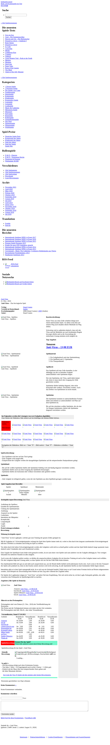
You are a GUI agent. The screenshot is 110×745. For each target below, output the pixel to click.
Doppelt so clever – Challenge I (16, 41)
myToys (4, 634)
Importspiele (9, 94)
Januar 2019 (9, 205)
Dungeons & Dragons (12, 159)
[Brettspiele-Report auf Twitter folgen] (18, 284)
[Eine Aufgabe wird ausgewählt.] (27, 427)
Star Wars (8, 121)
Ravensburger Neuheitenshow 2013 (17, 253)
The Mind (8, 70)
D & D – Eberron (11, 155)
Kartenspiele (9, 96)
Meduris (8, 60)
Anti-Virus (4, 299)
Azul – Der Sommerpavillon (14, 37)
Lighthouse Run (10, 52)
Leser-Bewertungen (12, 178)
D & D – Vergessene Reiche (14, 157)
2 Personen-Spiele (11, 88)
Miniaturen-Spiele (11, 110)
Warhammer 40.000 (12, 161)
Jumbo (25, 309)
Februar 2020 (9, 193)
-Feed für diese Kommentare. (12, 718)
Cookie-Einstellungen (55, 737)
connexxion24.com (7, 626)
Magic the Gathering (12, 108)
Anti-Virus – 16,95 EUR (30, 591)
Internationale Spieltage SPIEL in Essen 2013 (20, 249)
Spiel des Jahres (10, 142)
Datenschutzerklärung (37, 737)
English (7, 223)
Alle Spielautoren (11, 170)
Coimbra (8, 54)
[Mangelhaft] (30, 652)
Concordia (8, 49)
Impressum (23, 737)
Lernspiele (8, 104)
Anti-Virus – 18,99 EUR (34, 593)
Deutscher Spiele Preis (12, 136)
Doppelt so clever (11, 45)
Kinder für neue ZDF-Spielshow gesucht (19, 245)
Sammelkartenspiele (12, 119)
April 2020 (9, 189)
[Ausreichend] (40, 652)
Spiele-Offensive (6, 636)
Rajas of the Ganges (12, 68)
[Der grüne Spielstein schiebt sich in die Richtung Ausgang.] (16, 441)
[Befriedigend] (50, 652)
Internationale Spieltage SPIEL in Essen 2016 (20, 239)
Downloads (9, 176)
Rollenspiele (9, 117)
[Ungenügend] (20, 652)
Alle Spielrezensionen (12, 172)
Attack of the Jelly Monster (14, 72)
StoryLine (8, 64)
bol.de (3, 622)
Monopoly (8, 112)
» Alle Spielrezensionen (9, 23)
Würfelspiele (9, 127)
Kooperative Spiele (11, 100)
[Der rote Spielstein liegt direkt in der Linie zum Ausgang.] (69, 427)
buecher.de (4, 624)
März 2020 (9, 191)
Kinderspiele (9, 98)
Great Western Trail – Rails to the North (18, 58)
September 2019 (10, 197)
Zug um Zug (9, 35)
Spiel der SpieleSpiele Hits (10, 145)
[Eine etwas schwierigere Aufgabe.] (16, 435)
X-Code (8, 47)
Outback (8, 56)
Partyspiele (9, 114)
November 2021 (10, 187)
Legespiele (8, 102)
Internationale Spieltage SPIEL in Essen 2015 (20, 241)
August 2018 (9, 212)
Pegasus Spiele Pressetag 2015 (15, 243)
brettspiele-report (11, 3)
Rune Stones (9, 43)
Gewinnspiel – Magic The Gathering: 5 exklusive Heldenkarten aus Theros (30, 251)
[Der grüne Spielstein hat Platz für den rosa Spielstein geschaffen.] (69, 435)
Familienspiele (10, 92)
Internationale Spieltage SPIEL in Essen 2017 (20, 237)
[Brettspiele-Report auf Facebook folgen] (19, 282)
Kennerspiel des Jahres (13, 138)
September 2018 (10, 210)
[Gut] (17, 654)
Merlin (7, 50)
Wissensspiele (10, 125)
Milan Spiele (5, 632)
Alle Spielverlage (11, 174)
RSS (4, 6)
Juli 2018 (8, 214)
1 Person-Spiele (10, 86)
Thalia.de (4, 638)
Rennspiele (9, 116)
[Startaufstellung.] (27, 435)
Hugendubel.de (6, 628)
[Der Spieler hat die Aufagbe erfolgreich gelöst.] (6, 435)
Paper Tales (9, 66)
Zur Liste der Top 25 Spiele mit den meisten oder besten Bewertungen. (27, 675)
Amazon (4, 621)
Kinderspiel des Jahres (12, 140)
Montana (8, 62)
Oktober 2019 (10, 195)
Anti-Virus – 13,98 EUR (59, 347)
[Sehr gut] (23, 654)
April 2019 (9, 203)
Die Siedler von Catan (12, 90)
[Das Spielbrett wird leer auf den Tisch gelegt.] (16, 427)
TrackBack (30, 718)
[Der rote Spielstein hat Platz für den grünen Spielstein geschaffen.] (58, 435)
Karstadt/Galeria (6, 630)
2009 (40, 311)
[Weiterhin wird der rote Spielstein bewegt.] (48, 435)
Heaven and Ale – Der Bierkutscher (17, 39)
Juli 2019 (8, 201)
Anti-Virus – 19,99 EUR (27, 595)
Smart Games (27, 307)
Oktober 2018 (10, 208)
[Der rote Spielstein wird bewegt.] (37, 435)
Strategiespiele (10, 123)
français (7, 225)
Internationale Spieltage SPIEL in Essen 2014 (20, 247)
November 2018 (10, 206)
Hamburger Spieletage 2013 (14, 255)
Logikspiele (9, 106)
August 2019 (9, 199)
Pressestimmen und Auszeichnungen (78, 737)
